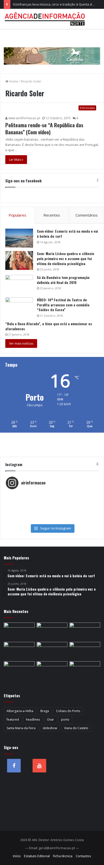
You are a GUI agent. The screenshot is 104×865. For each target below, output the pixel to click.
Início (17, 856)
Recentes (51, 215)
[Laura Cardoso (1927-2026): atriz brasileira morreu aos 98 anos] (84, 670)
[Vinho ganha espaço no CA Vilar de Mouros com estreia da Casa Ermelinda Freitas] (52, 631)
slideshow (50, 728)
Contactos (83, 856)
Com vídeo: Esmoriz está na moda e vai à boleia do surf (67, 233)
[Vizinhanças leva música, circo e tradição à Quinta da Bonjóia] (84, 631)
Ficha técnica (62, 856)
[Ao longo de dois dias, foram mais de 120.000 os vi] (52, 515)
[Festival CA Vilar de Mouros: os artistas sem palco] (19, 631)
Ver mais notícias (21, 343)
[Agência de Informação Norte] (45, 18)
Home (13, 81)
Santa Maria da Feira (21, 728)
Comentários (86, 215)
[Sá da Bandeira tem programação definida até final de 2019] (19, 284)
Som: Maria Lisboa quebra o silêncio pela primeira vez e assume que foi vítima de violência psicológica (65, 258)
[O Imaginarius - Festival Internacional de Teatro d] (52, 495)
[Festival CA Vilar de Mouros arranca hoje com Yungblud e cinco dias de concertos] (19, 670)
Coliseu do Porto (68, 711)
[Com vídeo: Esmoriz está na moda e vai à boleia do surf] (19, 238)
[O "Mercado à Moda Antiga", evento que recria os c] (52, 520)
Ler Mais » (16, 159)
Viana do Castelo (76, 728)
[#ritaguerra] (52, 510)
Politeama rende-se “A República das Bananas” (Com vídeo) (44, 128)
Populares (17, 215)
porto (65, 719)
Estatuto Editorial (37, 856)
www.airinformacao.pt (24, 118)
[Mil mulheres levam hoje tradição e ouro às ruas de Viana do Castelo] (84, 650)
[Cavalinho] (52, 49)
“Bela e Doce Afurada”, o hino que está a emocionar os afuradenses (48, 326)
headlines (33, 719)
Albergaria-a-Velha (20, 711)
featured (13, 719)
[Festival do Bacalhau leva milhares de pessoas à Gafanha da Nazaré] (52, 650)
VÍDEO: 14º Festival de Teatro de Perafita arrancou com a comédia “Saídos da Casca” (63, 304)
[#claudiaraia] (52, 500)
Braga (44, 711)
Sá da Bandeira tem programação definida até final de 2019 (63, 280)
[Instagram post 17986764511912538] (52, 505)
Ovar (50, 719)
